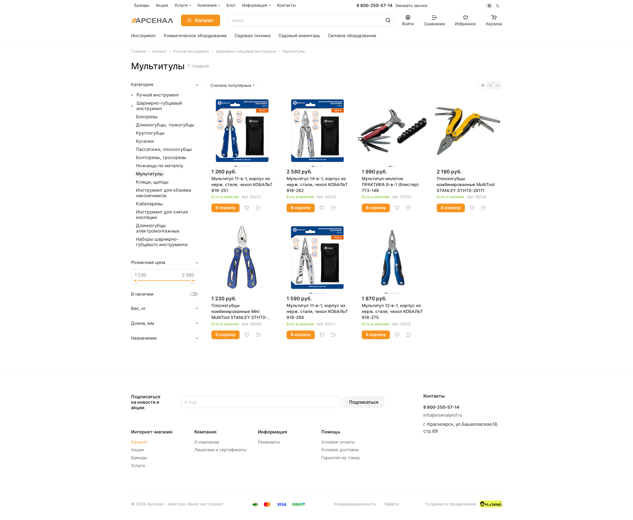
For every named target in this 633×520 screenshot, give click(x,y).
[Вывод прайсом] (497, 85)
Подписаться (363, 402)
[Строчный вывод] (490, 85)
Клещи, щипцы (152, 182)
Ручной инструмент (157, 94)
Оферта (391, 504)
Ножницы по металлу (159, 165)
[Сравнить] (258, 208)
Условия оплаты (338, 442)
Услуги (138, 465)
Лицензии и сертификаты (220, 449)
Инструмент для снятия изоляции (162, 214)
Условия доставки (340, 449)
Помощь (330, 431)
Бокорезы (147, 116)
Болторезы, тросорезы (161, 157)
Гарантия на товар (340, 457)
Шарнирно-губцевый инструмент (159, 105)
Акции (137, 449)
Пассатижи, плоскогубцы (164, 149)
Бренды (139, 457)
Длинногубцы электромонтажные (157, 228)
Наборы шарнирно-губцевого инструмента (161, 241)
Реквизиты (269, 442)
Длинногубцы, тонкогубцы (165, 124)
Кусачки (145, 141)
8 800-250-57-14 (374, 5)
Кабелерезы (149, 203)
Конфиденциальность (355, 504)
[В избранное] (247, 208)
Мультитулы (149, 173)
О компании (206, 442)
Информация (272, 431)
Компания (205, 431)
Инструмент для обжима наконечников (163, 193)
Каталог (139, 442)
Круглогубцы (150, 133)
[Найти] (388, 20)
